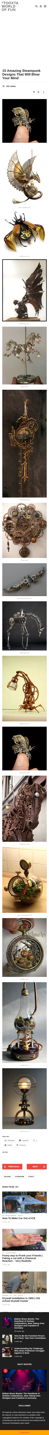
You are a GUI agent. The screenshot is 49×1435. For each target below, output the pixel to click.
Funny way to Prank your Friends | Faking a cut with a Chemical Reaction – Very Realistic (22, 1258)
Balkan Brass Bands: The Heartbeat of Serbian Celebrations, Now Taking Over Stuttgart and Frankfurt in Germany (29, 1323)
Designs (7, 1176)
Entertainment (11, 1215)
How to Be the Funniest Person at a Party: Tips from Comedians (30, 1337)
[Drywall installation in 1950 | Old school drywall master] (24, 1282)
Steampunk (19, 1176)
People (20, 1215)
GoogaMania (24, 1432)
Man (15, 1295)
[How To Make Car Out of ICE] (24, 1202)
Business (5, 1295)
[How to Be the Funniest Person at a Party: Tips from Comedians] (7, 1339)
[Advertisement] (24, 38)
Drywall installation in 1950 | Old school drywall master (21, 1299)
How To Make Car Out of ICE (18, 1218)
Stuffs (31, 1176)
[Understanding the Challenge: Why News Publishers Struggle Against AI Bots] (7, 1352)
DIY (17, 1187)
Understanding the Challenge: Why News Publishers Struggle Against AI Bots (29, 1350)
